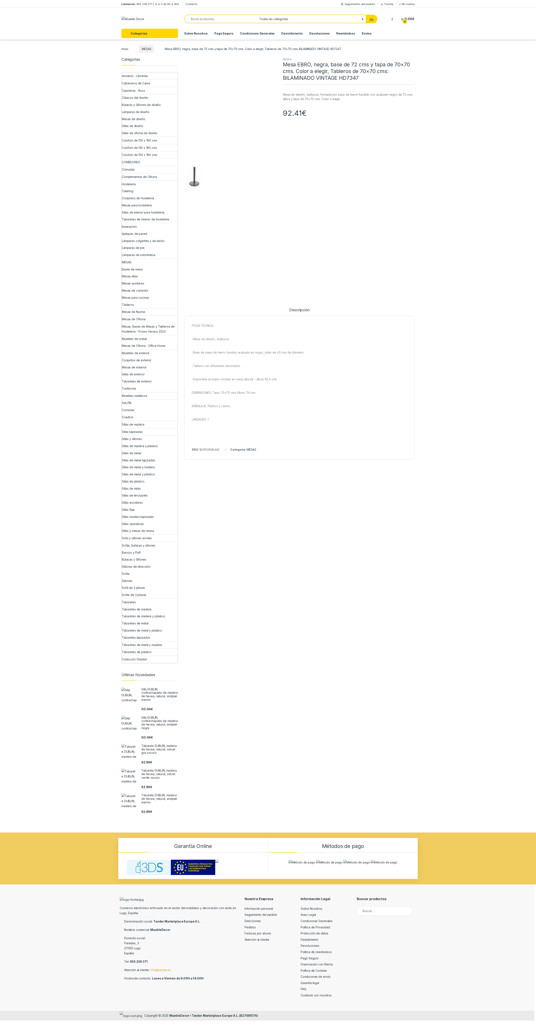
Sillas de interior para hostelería (143, 212)
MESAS (146, 49)
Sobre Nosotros (196, 33)
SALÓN (126, 403)
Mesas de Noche (133, 312)
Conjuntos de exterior (136, 360)
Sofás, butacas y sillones (138, 545)
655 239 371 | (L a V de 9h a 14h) (150, 4)
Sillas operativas (133, 524)
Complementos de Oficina (139, 177)
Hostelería (129, 184)
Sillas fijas (128, 509)
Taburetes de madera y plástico (143, 616)
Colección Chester (134, 659)
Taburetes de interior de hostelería (145, 219)
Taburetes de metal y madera (142, 645)
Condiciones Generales (257, 33)
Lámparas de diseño (135, 112)
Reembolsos (345, 33)
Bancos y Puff (131, 552)
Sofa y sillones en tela (137, 538)
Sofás (126, 573)
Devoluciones (319, 33)
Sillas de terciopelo (135, 495)
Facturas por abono (258, 933)
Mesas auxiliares (133, 283)
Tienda (388, 4)
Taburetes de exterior (137, 381)
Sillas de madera (133, 424)
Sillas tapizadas (132, 432)
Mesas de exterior (134, 367)
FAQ (303, 989)
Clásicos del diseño (135, 97)
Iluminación (129, 226)
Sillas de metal (131, 453)
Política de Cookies (314, 970)
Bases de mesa (132, 269)
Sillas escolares (132, 502)
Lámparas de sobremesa (138, 255)
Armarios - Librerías (135, 76)
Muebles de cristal (134, 339)
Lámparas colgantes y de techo (143, 241)
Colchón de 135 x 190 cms (139, 147)
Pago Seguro (223, 33)
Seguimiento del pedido (360, 4)
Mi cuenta (408, 4)
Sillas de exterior (133, 374)
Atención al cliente (257, 939)
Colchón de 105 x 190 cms (139, 140)
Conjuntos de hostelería (138, 198)
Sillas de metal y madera (138, 467)
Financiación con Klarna (317, 964)
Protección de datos (314, 933)
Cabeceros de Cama (136, 83)
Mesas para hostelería (137, 205)
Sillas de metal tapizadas (138, 460)
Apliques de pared (134, 233)
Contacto (191, 4)
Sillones (127, 581)
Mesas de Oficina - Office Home (143, 345)
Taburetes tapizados (136, 637)
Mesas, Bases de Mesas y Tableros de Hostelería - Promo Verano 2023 (148, 329)
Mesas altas (130, 276)
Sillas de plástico (133, 481)
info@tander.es (160, 970)
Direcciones (253, 921)
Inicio (124, 49)
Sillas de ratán (131, 488)
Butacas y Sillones (134, 559)
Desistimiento (292, 33)
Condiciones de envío (316, 976)
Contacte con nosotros (316, 995)
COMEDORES (131, 162)
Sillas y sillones (132, 439)
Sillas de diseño (132, 126)
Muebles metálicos (134, 396)
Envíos (367, 33)
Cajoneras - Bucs (133, 90)
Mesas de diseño (133, 119)
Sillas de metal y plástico (138, 474)
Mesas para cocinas (135, 297)
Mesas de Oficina (134, 319)
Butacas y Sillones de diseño (141, 105)
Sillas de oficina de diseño (139, 133)
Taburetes (129, 602)
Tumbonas (129, 388)
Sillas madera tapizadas (138, 517)
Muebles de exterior (135, 353)
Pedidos (250, 927)
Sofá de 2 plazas (133, 587)
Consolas (128, 410)
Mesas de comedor (135, 290)
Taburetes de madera (136, 609)
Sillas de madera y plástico (140, 446)
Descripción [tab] (299, 310)
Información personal (259, 908)
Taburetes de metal (135, 623)
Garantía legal (310, 983)
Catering (127, 191)
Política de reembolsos (316, 952)
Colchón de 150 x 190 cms (139, 155)
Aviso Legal (308, 914)
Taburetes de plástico (137, 652)
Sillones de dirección (136, 566)
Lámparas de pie (133, 248)
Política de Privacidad (315, 927)
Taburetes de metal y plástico (142, 630)
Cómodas (128, 169)
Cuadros (127, 417)
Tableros (128, 304)
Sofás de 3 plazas (134, 595)
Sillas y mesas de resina (138, 531)
